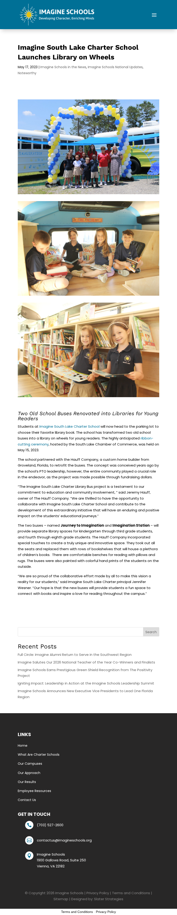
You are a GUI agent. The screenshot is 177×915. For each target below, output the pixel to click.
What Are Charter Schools (38, 754)
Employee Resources (34, 791)
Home (22, 745)
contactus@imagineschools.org (64, 840)
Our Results (27, 782)
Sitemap (60, 899)
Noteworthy (27, 73)
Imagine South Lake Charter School (69, 426)
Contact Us (27, 800)
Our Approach (29, 773)
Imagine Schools (69, 892)
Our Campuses (30, 763)
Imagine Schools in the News (63, 67)
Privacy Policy (97, 892)
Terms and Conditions (131, 892)
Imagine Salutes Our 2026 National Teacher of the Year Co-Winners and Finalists (86, 662)
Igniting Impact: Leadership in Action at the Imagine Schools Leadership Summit (86, 683)
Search (151, 632)
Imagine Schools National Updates (115, 67)
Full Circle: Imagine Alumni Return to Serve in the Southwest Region (75, 654)
